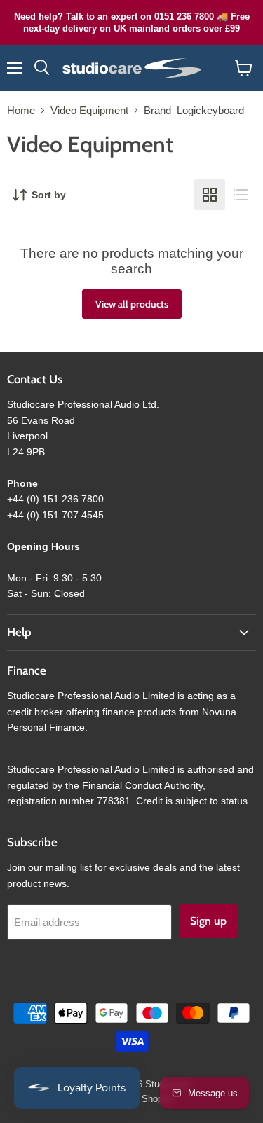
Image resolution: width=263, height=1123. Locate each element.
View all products (131, 304)
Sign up (208, 921)
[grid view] (209, 194)
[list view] (240, 194)
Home (21, 110)
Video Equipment (89, 110)
